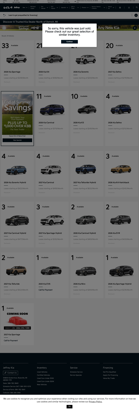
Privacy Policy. (95, 402)
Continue (69, 42)
